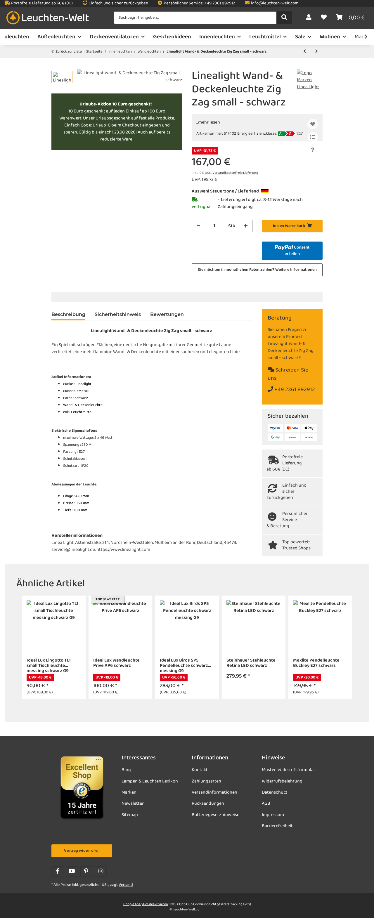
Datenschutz (275, 792)
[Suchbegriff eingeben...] (284, 17)
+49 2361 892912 (294, 390)
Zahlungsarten (206, 781)
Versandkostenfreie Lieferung (235, 173)
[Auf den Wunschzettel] (312, 124)
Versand (126, 884)
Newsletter (133, 803)
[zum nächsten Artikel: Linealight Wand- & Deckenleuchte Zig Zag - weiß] (317, 51)
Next (348, 647)
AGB (266, 803)
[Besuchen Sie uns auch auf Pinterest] (86, 871)
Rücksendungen (208, 803)
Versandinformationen (214, 792)
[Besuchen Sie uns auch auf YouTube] (72, 871)
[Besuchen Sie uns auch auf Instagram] (101, 871)
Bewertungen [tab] (167, 314)
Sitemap (130, 815)
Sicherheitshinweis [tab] (118, 314)
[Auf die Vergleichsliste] (312, 137)
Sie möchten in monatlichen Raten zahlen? (257, 269)
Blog (126, 770)
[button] (309, 18)
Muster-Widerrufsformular (288, 770)
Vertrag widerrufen (82, 850)
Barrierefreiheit (277, 826)
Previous (26, 647)
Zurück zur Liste (69, 52)
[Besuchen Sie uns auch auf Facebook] (57, 871)
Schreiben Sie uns (288, 374)
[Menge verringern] (198, 226)
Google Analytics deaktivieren (145, 904)
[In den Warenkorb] (56, 66)
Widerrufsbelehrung (282, 781)
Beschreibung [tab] (68, 314)
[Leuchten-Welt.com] (48, 18)
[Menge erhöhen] (245, 226)
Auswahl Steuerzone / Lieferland (226, 191)
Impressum (273, 815)
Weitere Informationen (296, 269)
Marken (129, 792)
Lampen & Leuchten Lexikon (150, 781)
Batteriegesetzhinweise (215, 815)
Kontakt (200, 770)
